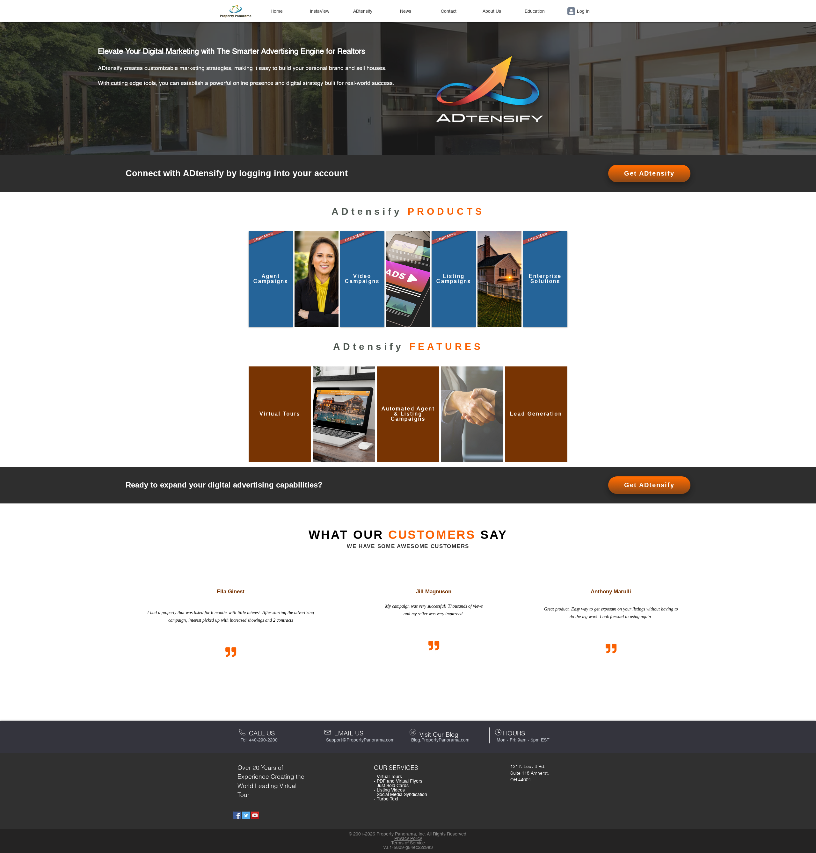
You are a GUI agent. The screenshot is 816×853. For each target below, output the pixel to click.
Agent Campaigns (270, 258)
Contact (448, 11)
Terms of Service (408, 843)
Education (535, 11)
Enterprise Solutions (545, 258)
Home (277, 11)
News (405, 11)
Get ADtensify (649, 173)
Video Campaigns (362, 258)
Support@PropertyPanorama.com (360, 740)
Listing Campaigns (453, 258)
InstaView (319, 11)
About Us (492, 11)
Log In (583, 11)
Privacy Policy (408, 838)
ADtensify (362, 11)
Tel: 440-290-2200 (259, 740)
